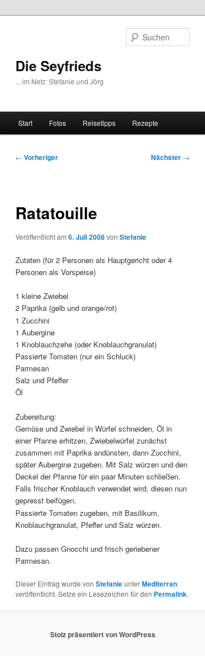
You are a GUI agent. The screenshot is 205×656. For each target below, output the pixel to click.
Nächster (170, 157)
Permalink (170, 594)
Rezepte (145, 123)
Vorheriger (36, 157)
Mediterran (159, 584)
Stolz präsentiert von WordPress (102, 634)
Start (25, 123)
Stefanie (133, 237)
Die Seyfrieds (58, 65)
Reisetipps (99, 123)
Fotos (57, 123)
